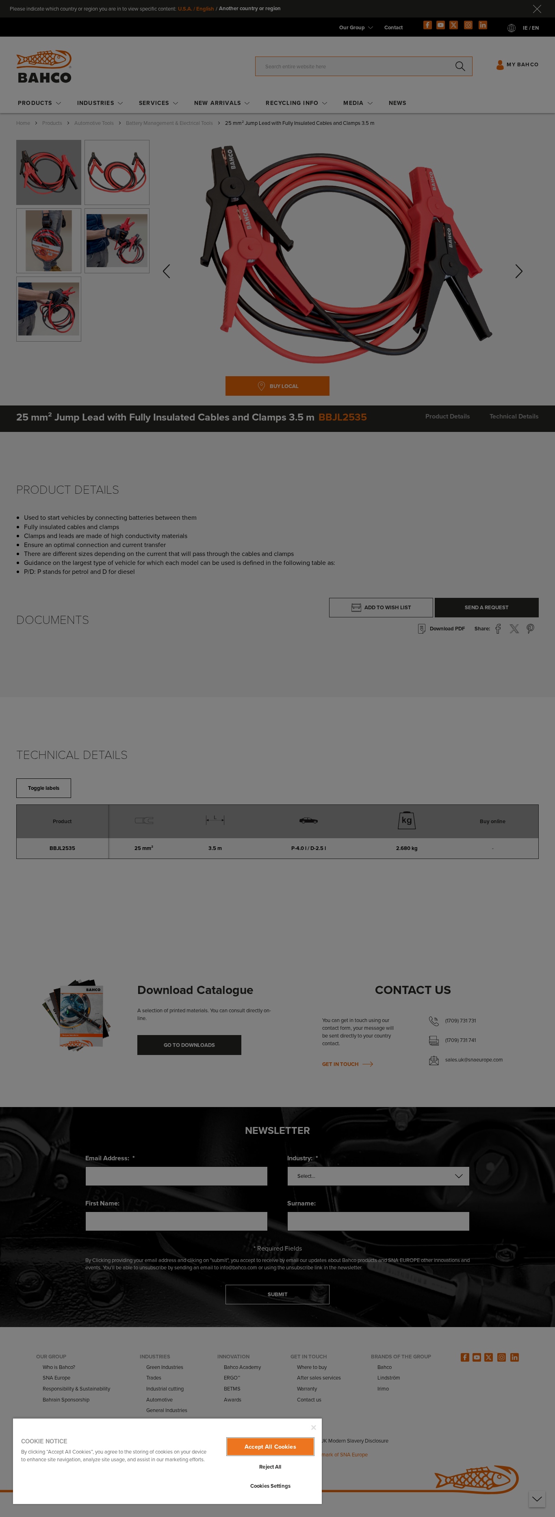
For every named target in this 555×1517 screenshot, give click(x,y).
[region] (167, 1461)
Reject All (270, 1467)
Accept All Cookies (270, 1446)
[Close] (313, 1427)
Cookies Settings (270, 1486)
